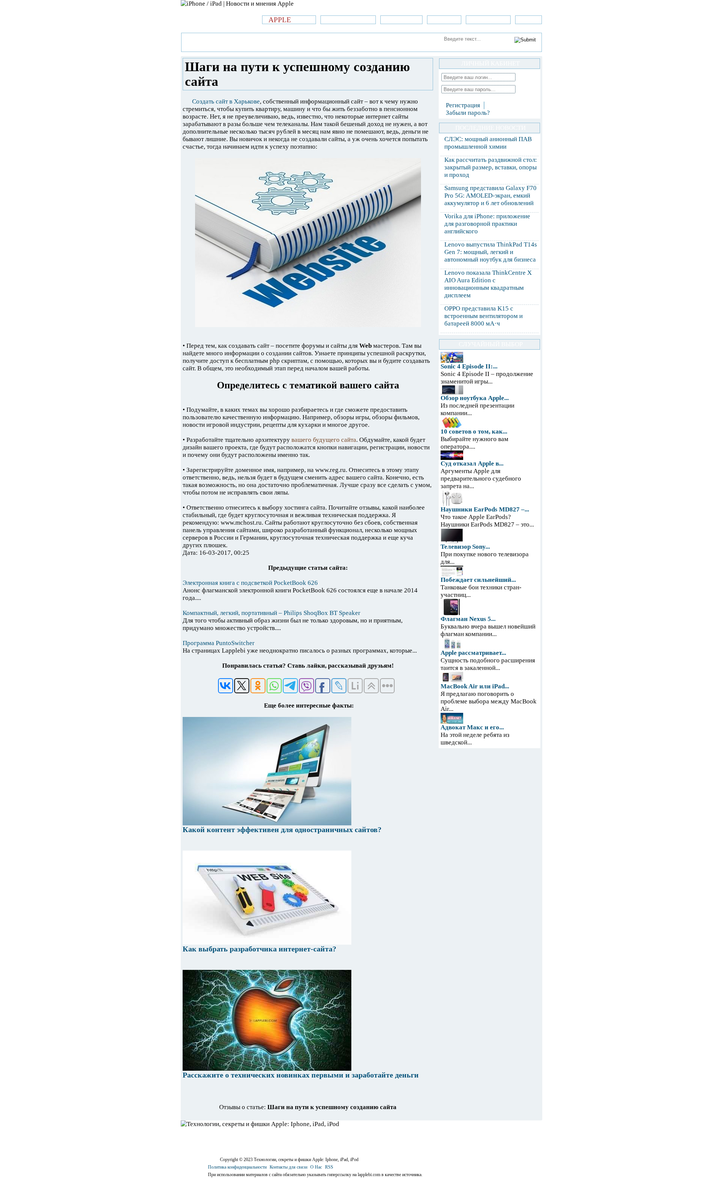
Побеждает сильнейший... (478, 579)
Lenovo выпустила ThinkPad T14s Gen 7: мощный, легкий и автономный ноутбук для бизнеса (490, 252)
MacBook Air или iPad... (475, 686)
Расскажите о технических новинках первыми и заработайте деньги (301, 1075)
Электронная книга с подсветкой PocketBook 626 (250, 582)
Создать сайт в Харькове (226, 101)
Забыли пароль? (468, 112)
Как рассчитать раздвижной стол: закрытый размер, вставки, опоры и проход (490, 167)
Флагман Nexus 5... (468, 618)
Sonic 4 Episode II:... (469, 366)
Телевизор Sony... (465, 546)
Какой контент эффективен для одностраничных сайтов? (282, 829)
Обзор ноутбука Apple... (475, 398)
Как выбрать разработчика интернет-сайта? (259, 949)
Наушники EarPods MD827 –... (485, 509)
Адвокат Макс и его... (472, 727)
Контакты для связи (288, 1167)
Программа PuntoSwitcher (219, 643)
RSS (329, 1167)
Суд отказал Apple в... (472, 463)
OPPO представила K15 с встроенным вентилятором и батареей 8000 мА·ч (483, 316)
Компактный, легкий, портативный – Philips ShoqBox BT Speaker (271, 612)
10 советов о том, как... (474, 431)
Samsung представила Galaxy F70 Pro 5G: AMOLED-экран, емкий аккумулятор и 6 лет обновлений (490, 195)
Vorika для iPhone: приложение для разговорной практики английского (487, 224)
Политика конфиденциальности (237, 1167)
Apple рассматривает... (473, 652)
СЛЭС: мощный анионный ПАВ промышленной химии (488, 142)
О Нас (316, 1167)
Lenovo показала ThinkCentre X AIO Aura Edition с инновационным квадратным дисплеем (488, 284)
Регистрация (463, 105)
